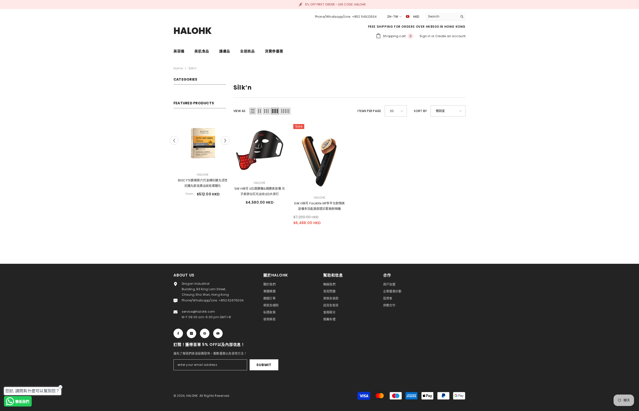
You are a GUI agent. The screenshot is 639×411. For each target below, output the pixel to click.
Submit (263, 364)
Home (178, 68)
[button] (225, 142)
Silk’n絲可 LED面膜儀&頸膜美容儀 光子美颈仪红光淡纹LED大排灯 (259, 191)
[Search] (446, 16)
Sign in (425, 36)
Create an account (450, 36)
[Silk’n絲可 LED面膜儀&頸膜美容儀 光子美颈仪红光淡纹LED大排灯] (259, 150)
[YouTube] (218, 333)
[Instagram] (191, 333)
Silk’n (192, 68)
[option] (200, 160)
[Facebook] (178, 333)
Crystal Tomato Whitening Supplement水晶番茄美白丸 (200, 183)
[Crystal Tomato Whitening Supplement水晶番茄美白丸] (199, 142)
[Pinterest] (204, 333)
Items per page (369, 111)
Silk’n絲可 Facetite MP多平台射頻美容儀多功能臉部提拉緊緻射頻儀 (319, 206)
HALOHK (199, 174)
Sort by (420, 111)
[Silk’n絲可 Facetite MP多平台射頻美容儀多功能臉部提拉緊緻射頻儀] (319, 157)
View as (239, 111)
